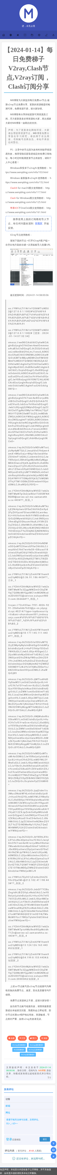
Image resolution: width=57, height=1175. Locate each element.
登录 (9, 1139)
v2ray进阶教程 (36, 1045)
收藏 (12, 1038)
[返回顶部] (53, 1143)
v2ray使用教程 (27, 1055)
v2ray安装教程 (19, 1045)
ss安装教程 (19, 1050)
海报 (45, 1038)
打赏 (23, 1038)
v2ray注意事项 (35, 1050)
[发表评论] (53, 1150)
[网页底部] (53, 1156)
